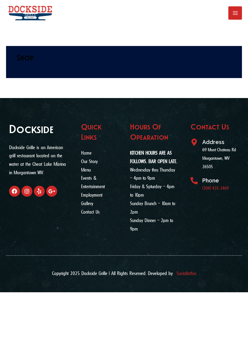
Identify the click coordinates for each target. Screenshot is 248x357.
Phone (210, 180)
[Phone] (194, 180)
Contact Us (210, 127)
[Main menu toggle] (235, 13)
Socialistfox (186, 273)
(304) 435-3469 (215, 188)
